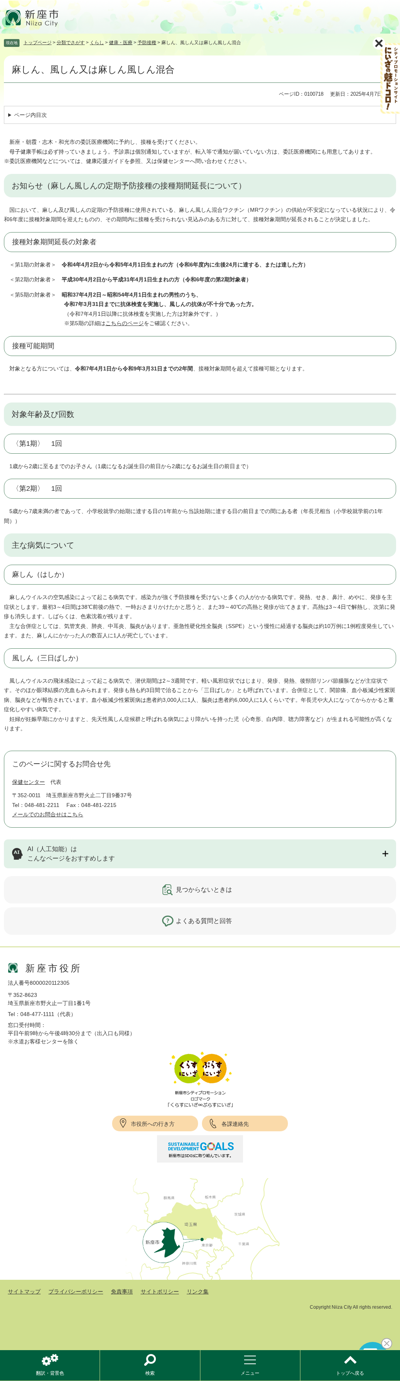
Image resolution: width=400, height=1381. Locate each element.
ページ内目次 (30, 115)
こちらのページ (124, 323)
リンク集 (198, 1291)
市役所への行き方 (153, 1124)
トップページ (37, 42)
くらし (97, 42)
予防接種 (147, 42)
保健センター (28, 782)
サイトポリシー (160, 1291)
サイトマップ (24, 1291)
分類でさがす (71, 42)
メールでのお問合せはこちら (47, 814)
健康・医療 (120, 42)
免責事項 (122, 1291)
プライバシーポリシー (75, 1291)
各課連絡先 (235, 1124)
